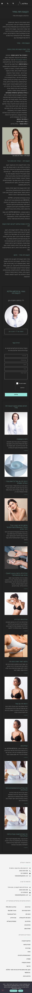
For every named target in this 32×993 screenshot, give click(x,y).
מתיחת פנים (27, 925)
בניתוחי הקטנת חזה (21, 60)
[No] (3, 990)
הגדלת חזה (23, 746)
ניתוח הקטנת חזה (26, 910)
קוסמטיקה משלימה (11, 921)
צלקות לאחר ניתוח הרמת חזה (18, 662)
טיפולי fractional (12, 914)
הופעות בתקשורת (26, 962)
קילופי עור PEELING (11, 907)
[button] (2, 3)
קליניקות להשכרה (26, 941)
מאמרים (28, 959)
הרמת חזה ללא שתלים (24, 918)
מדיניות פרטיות (26, 976)
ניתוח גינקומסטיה (22, 439)
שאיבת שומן (27, 928)
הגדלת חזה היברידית (20, 619)
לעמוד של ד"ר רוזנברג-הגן (16, 331)
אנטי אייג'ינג (13, 918)
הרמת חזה (27, 914)
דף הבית (26, 16)
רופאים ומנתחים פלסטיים (24, 955)
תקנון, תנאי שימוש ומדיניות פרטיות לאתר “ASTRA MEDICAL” (18, 971)
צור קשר (28, 966)
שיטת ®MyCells (12, 910)
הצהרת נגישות (26, 944)
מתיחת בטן (27, 921)
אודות (29, 952)
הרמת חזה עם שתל (21, 704)
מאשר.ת (20, 990)
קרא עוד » (25, 450)
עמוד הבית (27, 948)
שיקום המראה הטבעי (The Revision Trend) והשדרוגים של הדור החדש (17, 527)
